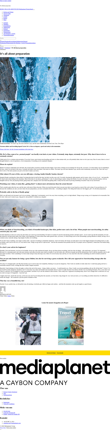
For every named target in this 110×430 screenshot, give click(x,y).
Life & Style (6, 411)
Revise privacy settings (11, 427)
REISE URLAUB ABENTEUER (16, 9)
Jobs (4, 393)
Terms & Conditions (8, 404)
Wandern (5, 24)
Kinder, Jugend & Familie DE (11, 414)
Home (1, 48)
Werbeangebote (7, 395)
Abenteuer (6, 15)
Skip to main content (5, 0)
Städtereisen (6, 27)
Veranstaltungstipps (8, 35)
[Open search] (0, 40)
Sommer (5, 23)
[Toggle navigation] (34, 9)
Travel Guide (7, 13)
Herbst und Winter (8, 12)
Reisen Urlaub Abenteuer (10, 392)
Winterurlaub (6, 32)
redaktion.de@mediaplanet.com (12, 423)
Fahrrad (5, 29)
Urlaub (5, 16)
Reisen (5, 18)
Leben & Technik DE (9, 412)
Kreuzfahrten (7, 26)
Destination (6, 30)
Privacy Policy (3, 427)
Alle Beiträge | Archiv (9, 33)
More (4, 20)
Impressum (6, 402)
